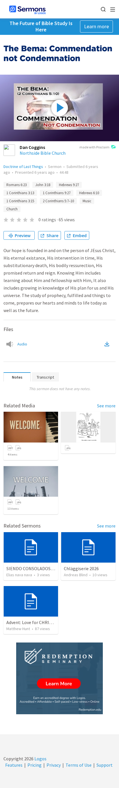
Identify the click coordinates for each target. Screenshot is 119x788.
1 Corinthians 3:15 (20, 201)
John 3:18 (42, 184)
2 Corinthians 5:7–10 (58, 201)
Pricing (34, 765)
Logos (40, 758)
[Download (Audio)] (108, 344)
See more (106, 406)
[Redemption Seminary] (59, 678)
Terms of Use (79, 765)
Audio (22, 344)
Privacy (54, 765)
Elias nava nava (19, 574)
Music (87, 201)
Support (104, 765)
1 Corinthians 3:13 (20, 192)
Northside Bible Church (43, 153)
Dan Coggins (32, 147)
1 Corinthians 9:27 (56, 192)
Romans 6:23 (16, 184)
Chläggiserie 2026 (81, 568)
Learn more (96, 26)
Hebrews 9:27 (69, 184)
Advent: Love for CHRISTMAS (34, 622)
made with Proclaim (94, 147)
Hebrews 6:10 (89, 192)
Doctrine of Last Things (23, 166)
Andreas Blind (76, 574)
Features (14, 765)
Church (12, 209)
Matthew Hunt (18, 628)
